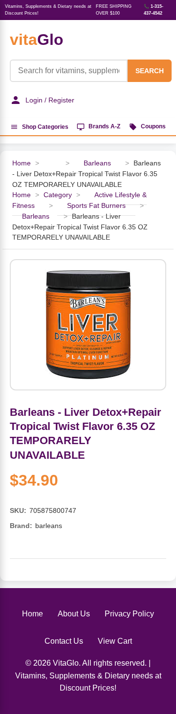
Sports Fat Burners (96, 205)
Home (21, 163)
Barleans (97, 163)
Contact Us (63, 641)
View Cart (115, 641)
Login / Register (49, 100)
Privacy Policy (129, 614)
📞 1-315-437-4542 (153, 10)
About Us (74, 614)
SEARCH (149, 71)
